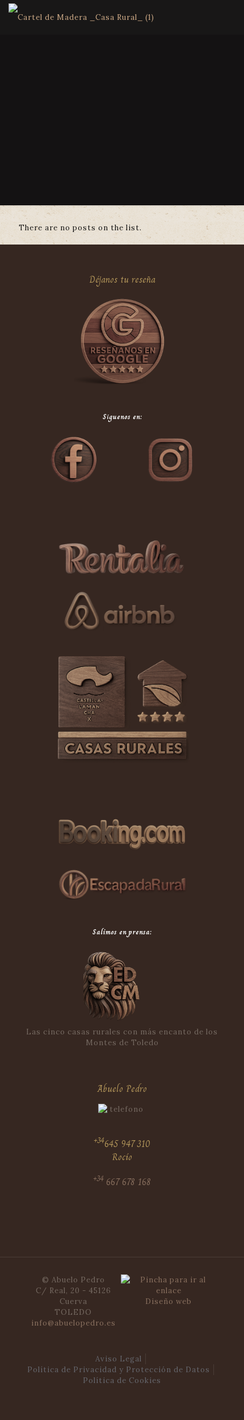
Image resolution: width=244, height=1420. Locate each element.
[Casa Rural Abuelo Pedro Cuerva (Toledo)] (81, 17)
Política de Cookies (122, 1380)
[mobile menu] (228, 17)
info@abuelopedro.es (73, 1323)
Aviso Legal (118, 1359)
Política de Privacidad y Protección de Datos (118, 1370)
